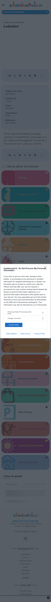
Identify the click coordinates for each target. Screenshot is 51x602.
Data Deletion (11, 334)
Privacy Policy (39, 334)
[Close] (46, 268)
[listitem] (25, 312)
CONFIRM (14, 325)
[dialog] (25, 301)
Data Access (25, 334)
